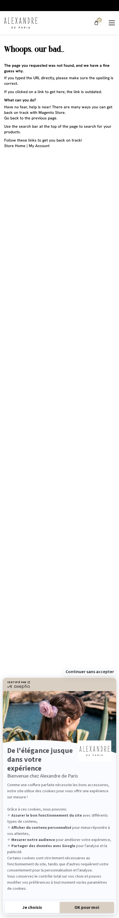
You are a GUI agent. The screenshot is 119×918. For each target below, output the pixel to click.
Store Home (14, 145)
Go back (11, 118)
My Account (39, 145)
